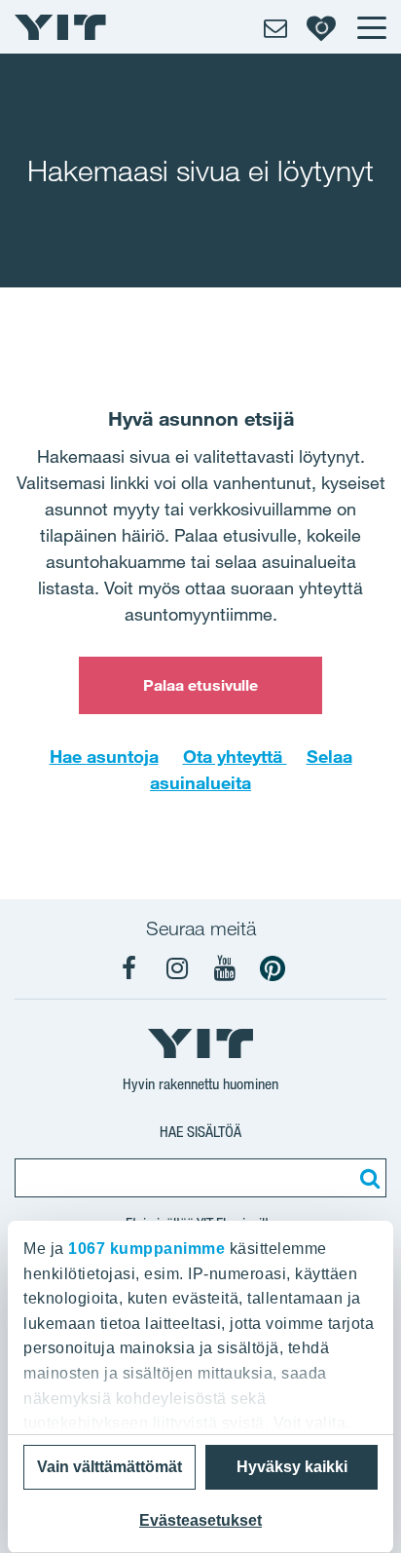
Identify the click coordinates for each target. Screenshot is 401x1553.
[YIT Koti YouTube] (224, 968)
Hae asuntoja (104, 756)
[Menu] (370, 27)
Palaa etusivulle (201, 685)
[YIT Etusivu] (60, 27)
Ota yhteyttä (235, 756)
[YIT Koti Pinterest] (272, 968)
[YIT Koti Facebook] (129, 968)
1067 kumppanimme (146, 1248)
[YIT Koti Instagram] (177, 968)
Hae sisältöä (200, 1131)
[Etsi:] (366, 1177)
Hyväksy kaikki (292, 1466)
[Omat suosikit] (321, 27)
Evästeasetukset (200, 1520)
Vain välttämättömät (109, 1466)
